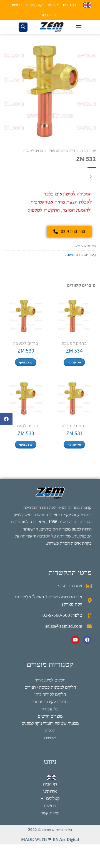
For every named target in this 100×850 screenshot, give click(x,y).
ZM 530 (26, 350)
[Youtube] (75, 639)
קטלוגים (36, 5)
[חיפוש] (23, 27)
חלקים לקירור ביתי (50, 694)
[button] (6, 419)
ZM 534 (74, 350)
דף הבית (69, 5)
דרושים (16, 5)
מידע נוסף (74, 362)
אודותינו (53, 5)
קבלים (50, 730)
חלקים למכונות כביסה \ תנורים (50, 687)
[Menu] (78, 27)
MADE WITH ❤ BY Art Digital (50, 839)
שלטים (50, 737)
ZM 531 (74, 433)
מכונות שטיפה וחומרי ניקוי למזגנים (50, 723)
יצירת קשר (49, 15)
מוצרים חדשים (50, 716)
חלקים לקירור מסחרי (50, 701)
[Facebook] (87, 639)
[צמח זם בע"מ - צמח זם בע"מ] (51, 27)
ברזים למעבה (33, 150)
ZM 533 (26, 433)
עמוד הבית (88, 150)
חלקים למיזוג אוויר (61, 150)
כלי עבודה (50, 709)
